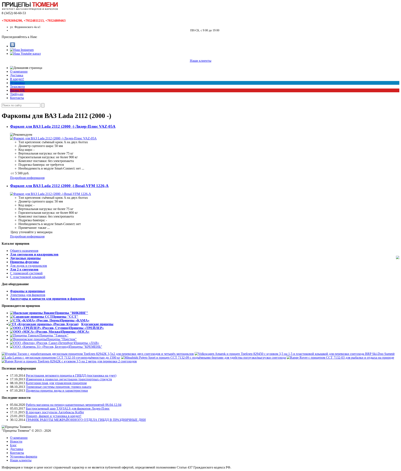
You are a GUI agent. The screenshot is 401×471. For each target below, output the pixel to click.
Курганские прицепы (97, 324)
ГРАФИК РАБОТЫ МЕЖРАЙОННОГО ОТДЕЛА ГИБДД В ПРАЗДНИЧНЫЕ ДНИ (86, 420)
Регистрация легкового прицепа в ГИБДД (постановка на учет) (71, 375)
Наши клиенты (200, 60)
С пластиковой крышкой (27, 277)
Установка (17, 83)
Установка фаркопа (23, 456)
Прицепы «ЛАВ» (86, 343)
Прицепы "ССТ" (65, 316)
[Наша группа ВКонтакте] (12, 46)
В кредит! (17, 79)
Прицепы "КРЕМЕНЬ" (85, 346)
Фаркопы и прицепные (27, 291)
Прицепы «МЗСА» (75, 331)
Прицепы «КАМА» (74, 320)
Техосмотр (17, 86)
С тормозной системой (26, 273)
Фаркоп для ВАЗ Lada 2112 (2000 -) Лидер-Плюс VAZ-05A (62, 126)
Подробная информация (27, 178)
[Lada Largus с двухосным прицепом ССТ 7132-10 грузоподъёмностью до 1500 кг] (61, 357)
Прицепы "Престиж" (62, 339)
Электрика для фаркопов (27, 295)
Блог (13, 445)
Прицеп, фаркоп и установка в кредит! (53, 416)
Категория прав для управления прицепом (56, 383)
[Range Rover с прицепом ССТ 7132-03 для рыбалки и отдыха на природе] (340, 357)
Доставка (16, 75)
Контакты (17, 98)
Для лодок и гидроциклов (28, 265)
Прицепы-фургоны (24, 262)
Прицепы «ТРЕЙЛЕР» (86, 328)
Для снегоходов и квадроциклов (34, 254)
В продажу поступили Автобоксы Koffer (55, 412)
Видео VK (17, 90)
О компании (19, 71)
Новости (16, 441)
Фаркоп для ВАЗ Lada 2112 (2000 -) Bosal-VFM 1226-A (59, 186)
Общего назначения (24, 250)
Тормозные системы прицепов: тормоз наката (58, 387)
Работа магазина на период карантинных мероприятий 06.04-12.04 (73, 404)
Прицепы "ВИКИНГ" (71, 313)
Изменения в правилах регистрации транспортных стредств (69, 379)
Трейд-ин (16, 94)
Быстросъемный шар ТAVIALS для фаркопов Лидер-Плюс (68, 408)
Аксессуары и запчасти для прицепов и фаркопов (47, 298)
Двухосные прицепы (25, 258)
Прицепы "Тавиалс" (54, 335)
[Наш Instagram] (22, 50)
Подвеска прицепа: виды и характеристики (57, 390)
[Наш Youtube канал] (25, 53)
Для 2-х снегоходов (24, 269)
